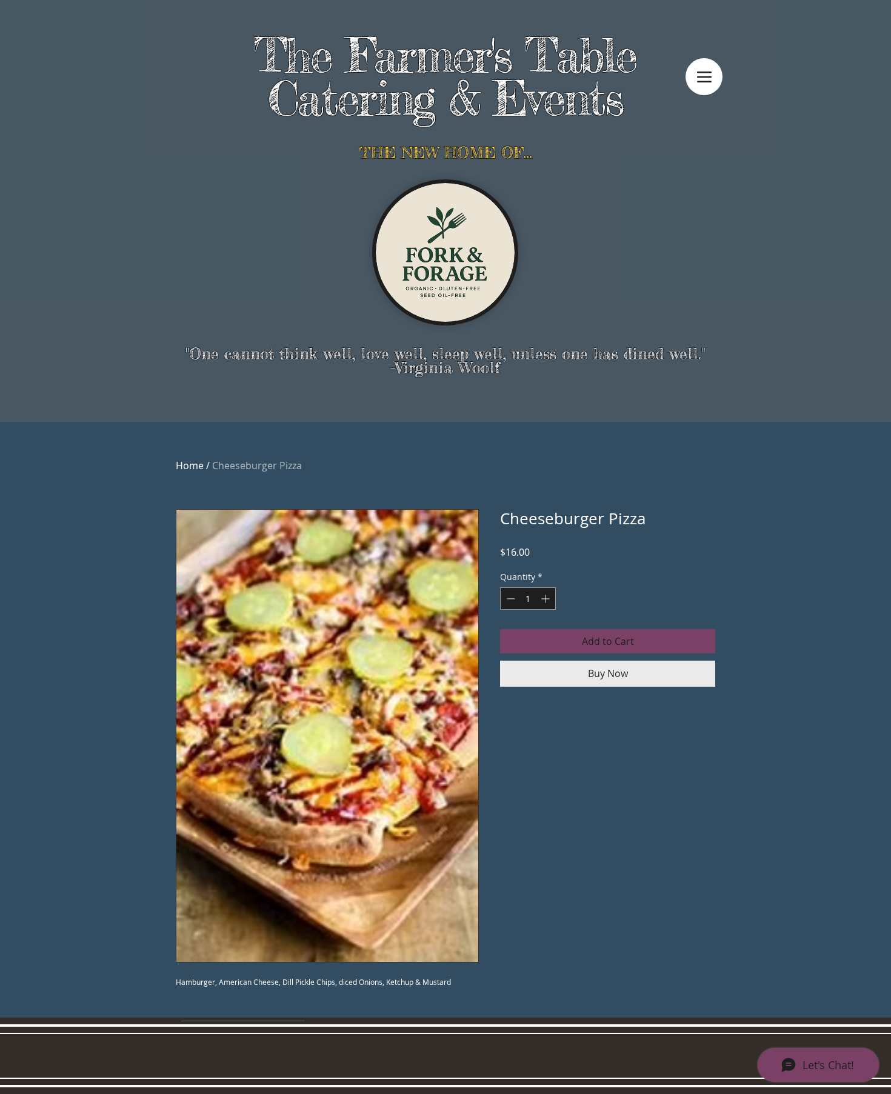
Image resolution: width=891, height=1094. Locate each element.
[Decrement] (509, 598)
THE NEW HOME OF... (445, 152)
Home (190, 465)
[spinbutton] (528, 598)
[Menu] (704, 76)
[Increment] (546, 598)
